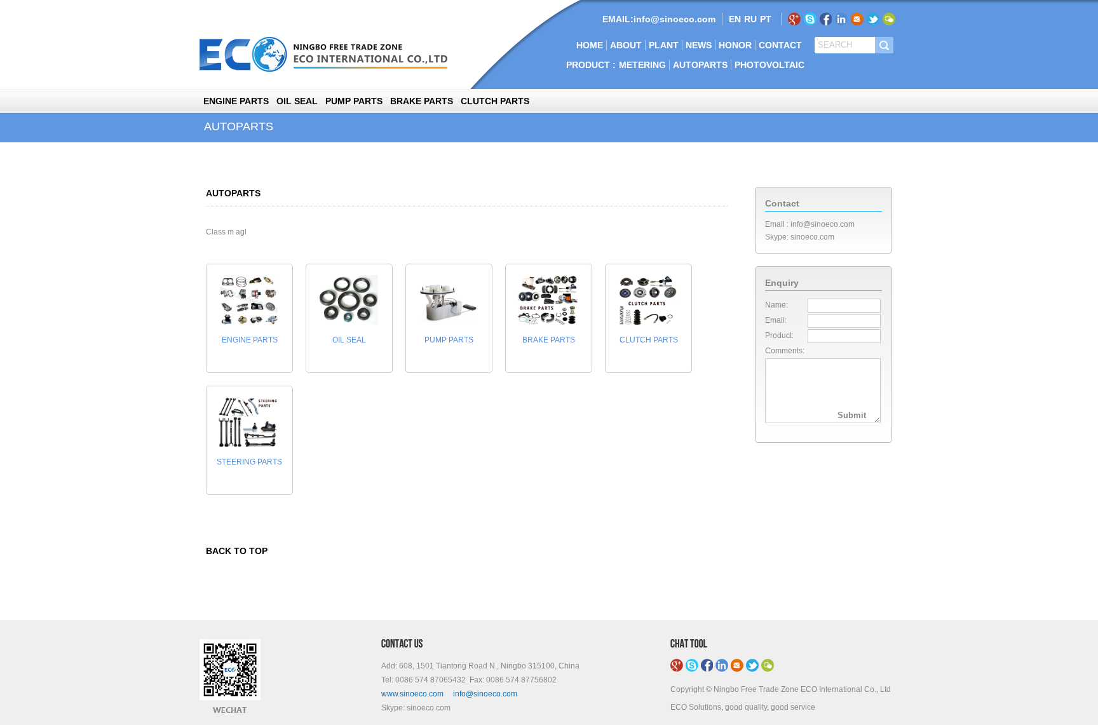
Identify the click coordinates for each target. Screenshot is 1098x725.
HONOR (735, 45)
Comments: (784, 350)
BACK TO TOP (237, 551)
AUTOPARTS (700, 65)
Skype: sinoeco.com (799, 237)
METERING (642, 65)
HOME (589, 45)
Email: (776, 320)
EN (735, 19)
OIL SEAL (297, 101)
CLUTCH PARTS (495, 101)
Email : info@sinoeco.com (810, 224)
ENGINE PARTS (236, 101)
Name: (776, 305)
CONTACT (780, 45)
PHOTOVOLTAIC (769, 65)
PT (765, 19)
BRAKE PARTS (421, 101)
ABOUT (626, 45)
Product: (779, 335)
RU (750, 19)
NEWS (699, 45)
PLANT (664, 45)
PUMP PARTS (354, 101)
